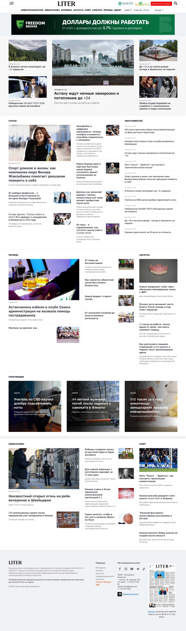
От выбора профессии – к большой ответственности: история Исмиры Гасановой (25, 196)
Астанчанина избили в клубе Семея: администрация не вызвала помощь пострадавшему (40, 311)
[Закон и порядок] (126, 3)
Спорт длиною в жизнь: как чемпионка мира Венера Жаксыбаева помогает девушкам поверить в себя (37, 174)
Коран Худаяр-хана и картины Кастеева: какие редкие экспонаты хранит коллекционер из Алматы (88, 171)
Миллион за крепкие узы (23, 328)
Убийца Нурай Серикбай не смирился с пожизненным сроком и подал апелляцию (155, 106)
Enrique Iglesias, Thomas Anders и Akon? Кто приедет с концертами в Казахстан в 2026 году (28, 217)
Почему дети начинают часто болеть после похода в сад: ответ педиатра (156, 307)
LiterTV (17, 393)
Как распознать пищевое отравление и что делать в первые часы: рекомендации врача (156, 348)
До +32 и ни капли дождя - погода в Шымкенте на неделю (157, 68)
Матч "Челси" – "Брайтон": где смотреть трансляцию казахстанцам (156, 479)
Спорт (88, 10)
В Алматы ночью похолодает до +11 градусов (148, 191)
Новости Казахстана (32, 10)
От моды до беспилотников (93, 261)
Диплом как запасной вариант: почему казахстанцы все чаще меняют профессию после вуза (89, 197)
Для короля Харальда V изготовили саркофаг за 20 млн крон (99, 472)
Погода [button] (158, 10)
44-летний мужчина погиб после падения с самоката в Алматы (91, 403)
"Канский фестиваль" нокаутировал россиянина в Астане (155, 516)
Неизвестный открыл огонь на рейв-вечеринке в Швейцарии (40, 498)
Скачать (151, 611)
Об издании (101, 568)
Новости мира (52, 10)
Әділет (117, 10)
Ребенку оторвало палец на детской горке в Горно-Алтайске (100, 452)
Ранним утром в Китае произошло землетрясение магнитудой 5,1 (98, 493)
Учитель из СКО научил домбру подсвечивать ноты (150, 200)
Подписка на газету (161, 4)
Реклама (99, 571)
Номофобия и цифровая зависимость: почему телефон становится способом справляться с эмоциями (89, 133)
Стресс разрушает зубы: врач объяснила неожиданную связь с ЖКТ (157, 289)
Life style (78, 10)
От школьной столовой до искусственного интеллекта (100, 316)
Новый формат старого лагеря (98, 297)
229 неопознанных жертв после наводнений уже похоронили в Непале (31, 514)
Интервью (66, 10)
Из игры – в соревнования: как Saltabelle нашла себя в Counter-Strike (89, 228)
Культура (97, 10)
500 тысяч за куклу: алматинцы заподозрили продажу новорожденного (149, 405)
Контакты (100, 579)
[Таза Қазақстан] (143, 3)
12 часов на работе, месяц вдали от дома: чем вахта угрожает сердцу (154, 327)
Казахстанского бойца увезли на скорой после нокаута (158, 534)
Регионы (108, 10)
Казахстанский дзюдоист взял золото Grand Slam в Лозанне (157, 497)
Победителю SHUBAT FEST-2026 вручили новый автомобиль (27, 104)
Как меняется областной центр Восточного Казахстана (99, 283)
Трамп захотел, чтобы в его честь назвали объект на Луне (100, 517)
